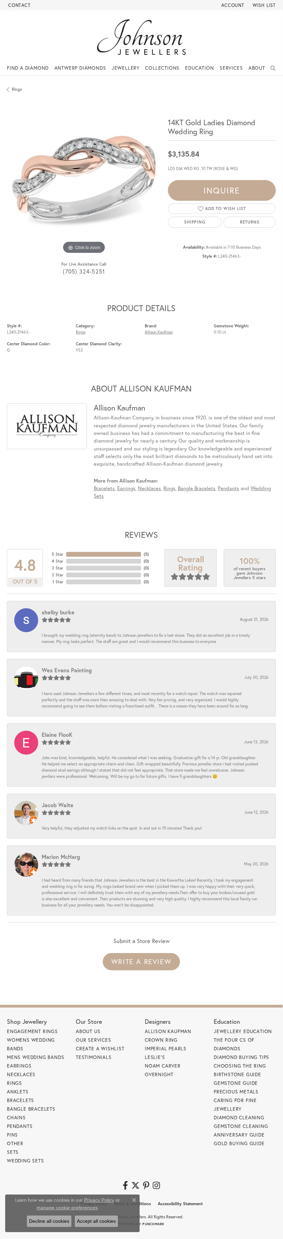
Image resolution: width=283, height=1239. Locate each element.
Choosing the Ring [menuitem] (240, 1065)
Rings (17, 89)
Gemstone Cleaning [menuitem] (241, 1126)
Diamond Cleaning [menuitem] (239, 1117)
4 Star (57, 561)
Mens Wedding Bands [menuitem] (35, 1057)
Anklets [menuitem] (18, 1091)
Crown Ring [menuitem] (161, 1040)
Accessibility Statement (180, 1203)
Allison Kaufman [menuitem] (168, 1031)
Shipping (194, 222)
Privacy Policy (99, 1200)
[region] (84, 179)
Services (231, 68)
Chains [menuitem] (16, 1117)
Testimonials (94, 1057)
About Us (88, 1031)
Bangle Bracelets (196, 488)
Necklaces (149, 488)
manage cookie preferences (67, 1207)
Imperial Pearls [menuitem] (165, 1048)
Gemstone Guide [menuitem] (236, 1083)
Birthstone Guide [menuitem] (237, 1074)
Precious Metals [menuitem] (236, 1091)
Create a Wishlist (100, 1048)
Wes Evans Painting (67, 670)
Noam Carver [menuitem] (163, 1065)
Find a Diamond (28, 68)
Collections (162, 68)
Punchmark (153, 1224)
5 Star (57, 554)
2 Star (57, 574)
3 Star (57, 568)
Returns (250, 222)
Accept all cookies (96, 1221)
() (146, 554)
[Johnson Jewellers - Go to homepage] (141, 37)
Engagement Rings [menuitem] (32, 1031)
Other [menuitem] (15, 1143)
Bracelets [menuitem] (20, 1100)
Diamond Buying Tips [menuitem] (241, 1057)
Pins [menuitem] (12, 1134)
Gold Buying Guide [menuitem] (239, 1143)
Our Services (93, 1040)
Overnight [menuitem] (159, 1074)
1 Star (57, 581)
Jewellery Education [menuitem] (243, 1031)
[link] (19, 5)
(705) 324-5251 (84, 271)
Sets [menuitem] (13, 1152)
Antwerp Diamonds (80, 68)
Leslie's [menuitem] (155, 1057)
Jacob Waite (57, 805)
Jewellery (126, 68)
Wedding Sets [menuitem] (25, 1160)
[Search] (273, 68)
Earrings (126, 488)
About (257, 68)
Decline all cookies (49, 1221)
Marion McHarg (61, 856)
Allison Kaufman (159, 332)
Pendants (228, 488)
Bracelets (104, 488)
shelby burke (58, 612)
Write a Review (141, 961)
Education (199, 68)
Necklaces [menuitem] (21, 1074)
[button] (232, 5)
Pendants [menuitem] (19, 1126)
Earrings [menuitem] (19, 1065)
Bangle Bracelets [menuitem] (31, 1109)
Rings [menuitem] (14, 1083)
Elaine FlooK (57, 734)
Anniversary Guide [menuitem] (239, 1134)
